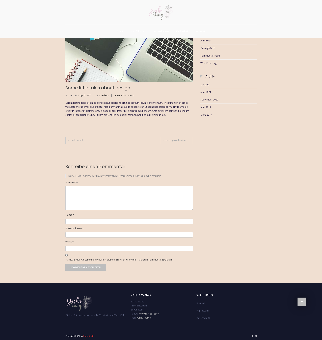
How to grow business (175, 140)
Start (120, 31)
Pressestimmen (160, 31)
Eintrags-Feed (207, 48)
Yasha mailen (144, 317)
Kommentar (71, 182)
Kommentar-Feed (210, 55)
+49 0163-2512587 (149, 313)
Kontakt (200, 31)
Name (69, 214)
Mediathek (182, 31)
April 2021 (205, 92)
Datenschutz (203, 318)
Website (69, 242)
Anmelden (205, 40)
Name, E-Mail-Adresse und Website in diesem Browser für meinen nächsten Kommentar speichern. (119, 259)
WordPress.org (208, 63)
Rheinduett (88, 336)
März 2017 (206, 114)
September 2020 (209, 99)
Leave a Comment (124, 95)
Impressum (202, 310)
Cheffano (104, 95)
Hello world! (77, 140)
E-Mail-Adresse (74, 228)
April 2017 (205, 107)
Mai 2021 (205, 84)
